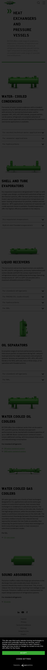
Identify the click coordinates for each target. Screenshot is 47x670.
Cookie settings (23, 659)
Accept (23, 653)
